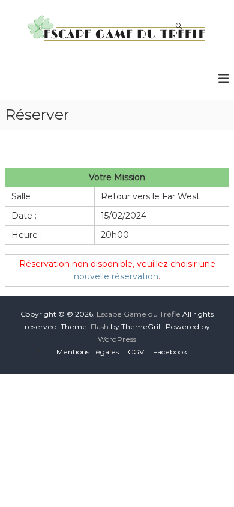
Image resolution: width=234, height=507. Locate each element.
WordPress (117, 339)
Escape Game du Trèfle (139, 313)
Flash (100, 326)
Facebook (170, 351)
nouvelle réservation (116, 276)
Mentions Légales (87, 351)
